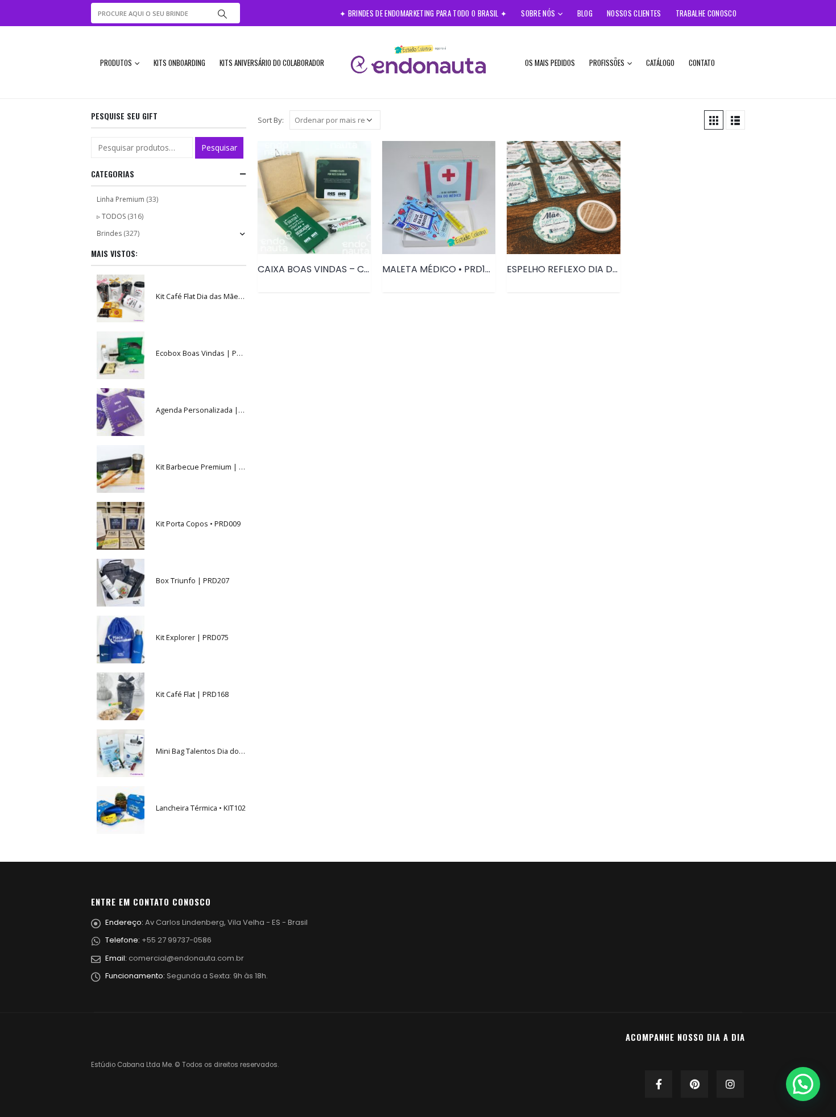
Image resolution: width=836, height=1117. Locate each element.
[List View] (735, 120)
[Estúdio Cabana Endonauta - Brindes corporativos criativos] (418, 62)
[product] (314, 197)
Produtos (116, 62)
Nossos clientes (634, 13)
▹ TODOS (111, 216)
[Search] (222, 13)
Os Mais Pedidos (550, 62)
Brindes (109, 233)
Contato (702, 62)
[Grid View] (713, 120)
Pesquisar (219, 147)
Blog (585, 13)
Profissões (606, 62)
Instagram (730, 1084)
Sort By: (271, 120)
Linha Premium (120, 199)
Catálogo (660, 62)
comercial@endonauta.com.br (186, 958)
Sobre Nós (538, 13)
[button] (803, 1084)
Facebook (658, 1084)
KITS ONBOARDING (179, 62)
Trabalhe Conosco (706, 13)
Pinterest (694, 1084)
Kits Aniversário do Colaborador (272, 62)
